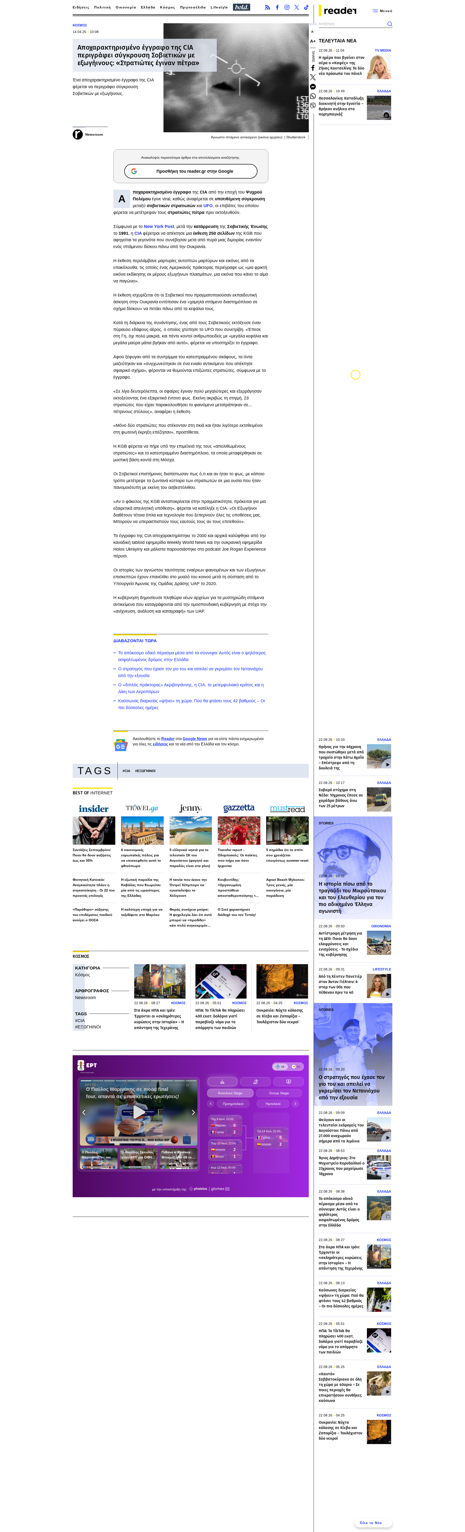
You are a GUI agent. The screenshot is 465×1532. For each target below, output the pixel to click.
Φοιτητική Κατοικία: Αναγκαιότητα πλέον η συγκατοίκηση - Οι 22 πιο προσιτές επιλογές (94, 888)
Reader (168, 739)
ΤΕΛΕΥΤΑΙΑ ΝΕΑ (337, 40)
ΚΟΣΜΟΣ (80, 25)
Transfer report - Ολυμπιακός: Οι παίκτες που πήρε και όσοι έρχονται (237, 858)
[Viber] (313, 106)
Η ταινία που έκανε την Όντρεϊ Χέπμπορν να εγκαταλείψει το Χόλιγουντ (188, 888)
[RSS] (267, 7)
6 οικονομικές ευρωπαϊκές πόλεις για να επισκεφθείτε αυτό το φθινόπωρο (141, 858)
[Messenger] (313, 87)
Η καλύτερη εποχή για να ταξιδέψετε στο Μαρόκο (142, 912)
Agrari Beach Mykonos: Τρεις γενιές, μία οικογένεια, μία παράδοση (285, 888)
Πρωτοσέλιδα (193, 7)
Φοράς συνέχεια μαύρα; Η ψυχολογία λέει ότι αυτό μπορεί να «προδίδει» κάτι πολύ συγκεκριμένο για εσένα (191, 917)
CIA (138, 233)
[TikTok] (306, 7)
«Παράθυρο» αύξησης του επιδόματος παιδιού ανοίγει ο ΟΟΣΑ (92, 914)
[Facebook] (277, 7)
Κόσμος (167, 7)
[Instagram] (287, 7)
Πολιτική (102, 7)
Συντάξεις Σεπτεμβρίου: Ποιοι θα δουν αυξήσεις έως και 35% (92, 855)
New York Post (159, 226)
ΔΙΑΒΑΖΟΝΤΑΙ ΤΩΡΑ (135, 640)
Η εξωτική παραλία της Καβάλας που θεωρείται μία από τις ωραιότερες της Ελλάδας (141, 888)
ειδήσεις (160, 744)
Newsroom (85, 997)
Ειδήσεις (81, 7)
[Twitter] (296, 7)
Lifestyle (219, 7)
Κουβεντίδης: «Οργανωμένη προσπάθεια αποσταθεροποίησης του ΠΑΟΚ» (239, 888)
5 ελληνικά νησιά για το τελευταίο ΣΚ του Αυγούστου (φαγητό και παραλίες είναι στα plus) (190, 858)
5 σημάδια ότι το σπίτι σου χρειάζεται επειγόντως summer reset (287, 855)
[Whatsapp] (313, 96)
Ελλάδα (148, 7)
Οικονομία (126, 7)
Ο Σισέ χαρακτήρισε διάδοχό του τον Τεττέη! (237, 912)
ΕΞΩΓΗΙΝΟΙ (146, 771)
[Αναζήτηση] (390, 24)
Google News (195, 739)
